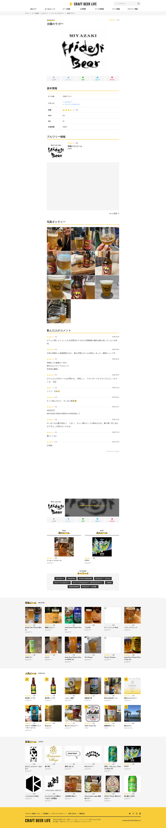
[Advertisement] (83, 474)
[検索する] (138, 3)
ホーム (27, 13)
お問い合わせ (72, 813)
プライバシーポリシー (58, 813)
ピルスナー (44, 13)
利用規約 (46, 813)
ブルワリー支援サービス (32, 813)
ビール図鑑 (35, 13)
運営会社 (82, 813)
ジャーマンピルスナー (57, 13)
